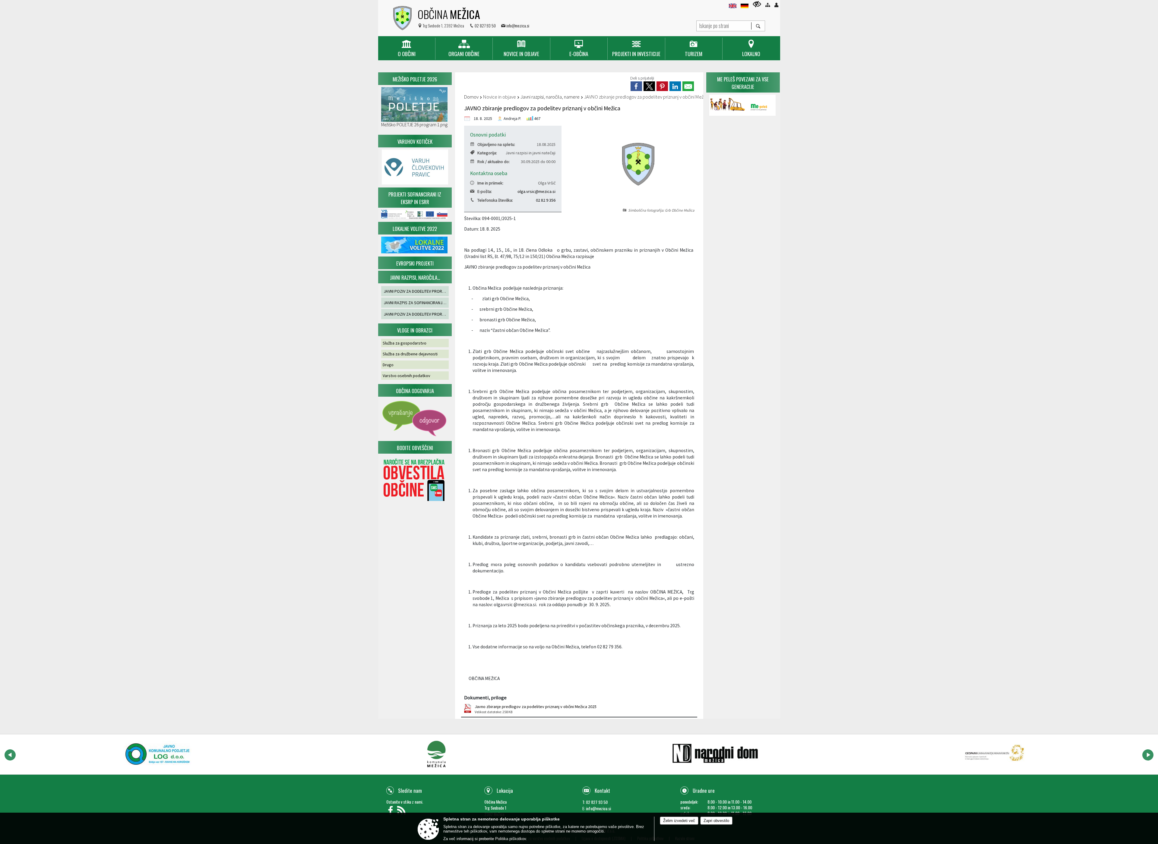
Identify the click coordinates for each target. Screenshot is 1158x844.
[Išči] (758, 26)
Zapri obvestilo (716, 820)
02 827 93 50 (485, 25)
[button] (10, 755)
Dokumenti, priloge (485, 697)
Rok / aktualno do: (493, 161)
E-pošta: (484, 191)
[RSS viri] (402, 812)
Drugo (388, 364)
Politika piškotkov (510, 838)
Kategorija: (487, 153)
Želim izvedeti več (679, 820)
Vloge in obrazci (414, 330)
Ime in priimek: (490, 183)
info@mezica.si (517, 25)
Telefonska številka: (495, 200)
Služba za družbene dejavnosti (410, 354)
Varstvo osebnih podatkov (406, 375)
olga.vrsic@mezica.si (536, 191)
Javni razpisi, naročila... (415, 277)
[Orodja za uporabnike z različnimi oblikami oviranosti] (757, 4)
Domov (471, 96)
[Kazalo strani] (767, 5)
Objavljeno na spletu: (496, 144)
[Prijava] (776, 5)
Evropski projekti (415, 263)
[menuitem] (406, 49)
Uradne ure (704, 790)
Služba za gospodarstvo (404, 343)
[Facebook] (391, 812)
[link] (636, 86)
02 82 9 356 (545, 200)
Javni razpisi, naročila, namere (550, 96)
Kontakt (602, 790)
